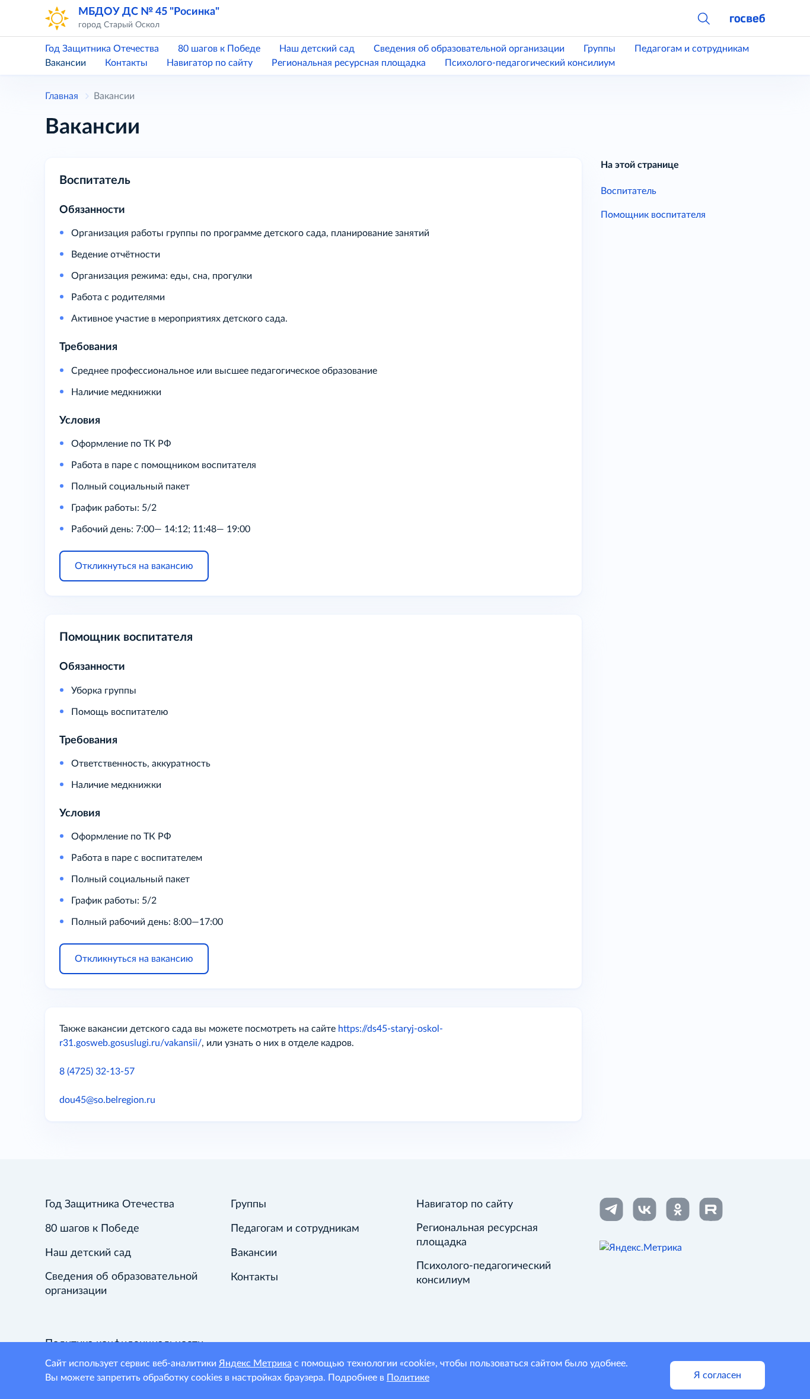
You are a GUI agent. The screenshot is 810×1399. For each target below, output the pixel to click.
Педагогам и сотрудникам (691, 48)
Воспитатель (628, 191)
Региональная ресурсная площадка (349, 63)
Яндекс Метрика (255, 1363)
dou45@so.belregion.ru (107, 1100)
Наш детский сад (317, 48)
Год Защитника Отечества (102, 48)
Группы (599, 48)
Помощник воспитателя (653, 215)
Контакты (126, 63)
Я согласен (717, 1375)
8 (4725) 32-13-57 (97, 1071)
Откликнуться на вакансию (134, 566)
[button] (703, 18)
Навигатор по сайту (210, 63)
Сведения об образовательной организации (469, 48)
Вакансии (65, 63)
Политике (408, 1377)
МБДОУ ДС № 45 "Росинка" (148, 12)
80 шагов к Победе (219, 48)
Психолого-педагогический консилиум (530, 63)
